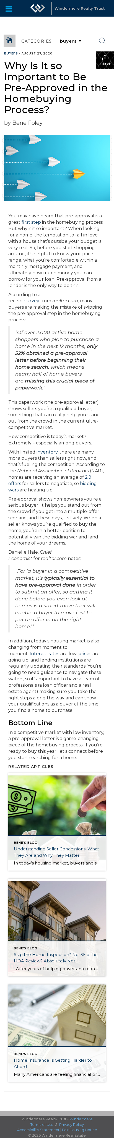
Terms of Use (41, 1124)
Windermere (81, 1119)
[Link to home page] (38, 8)
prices (84, 653)
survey (31, 300)
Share (105, 64)
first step (31, 222)
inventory (47, 452)
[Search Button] (102, 40)
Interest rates (44, 653)
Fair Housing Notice (79, 1129)
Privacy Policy (71, 1124)
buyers (11, 53)
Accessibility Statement (38, 1129)
